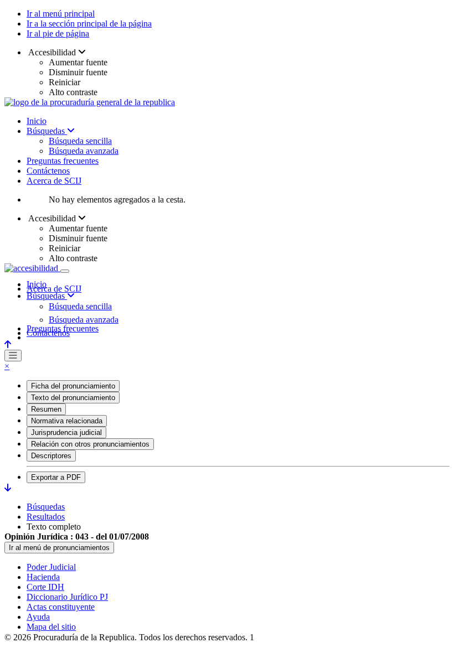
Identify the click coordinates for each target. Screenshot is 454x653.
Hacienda (43, 577)
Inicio (37, 121)
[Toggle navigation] (64, 271)
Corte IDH (45, 587)
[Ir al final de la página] (7, 488)
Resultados (46, 516)
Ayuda (38, 616)
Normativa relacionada (66, 421)
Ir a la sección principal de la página (89, 23)
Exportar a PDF (56, 477)
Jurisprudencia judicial (66, 432)
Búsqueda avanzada (83, 151)
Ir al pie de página (58, 33)
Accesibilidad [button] (52, 52)
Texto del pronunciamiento (73, 397)
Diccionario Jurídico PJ (67, 597)
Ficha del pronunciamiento (73, 386)
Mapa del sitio (51, 626)
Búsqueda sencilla (80, 141)
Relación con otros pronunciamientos (90, 444)
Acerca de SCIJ (54, 180)
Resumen (46, 409)
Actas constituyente (61, 606)
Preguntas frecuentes (63, 160)
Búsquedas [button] (47, 295)
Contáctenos (48, 170)
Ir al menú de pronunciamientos (59, 547)
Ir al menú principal (61, 13)
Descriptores (51, 456)
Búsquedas (47, 131)
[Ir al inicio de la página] (7, 344)
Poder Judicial (51, 567)
